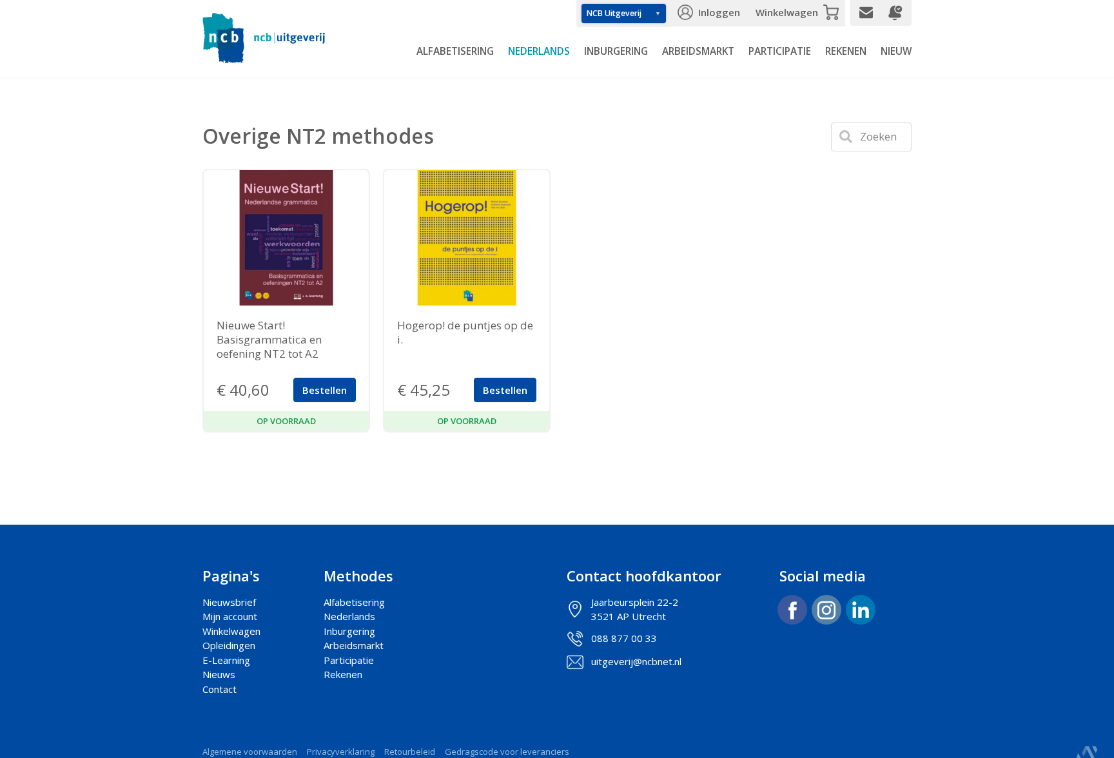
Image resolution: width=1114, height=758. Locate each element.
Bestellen (324, 390)
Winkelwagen (787, 12)
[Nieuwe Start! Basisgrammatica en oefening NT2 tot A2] (286, 238)
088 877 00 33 (624, 638)
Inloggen (719, 12)
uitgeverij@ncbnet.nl (636, 661)
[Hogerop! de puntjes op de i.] (466, 238)
